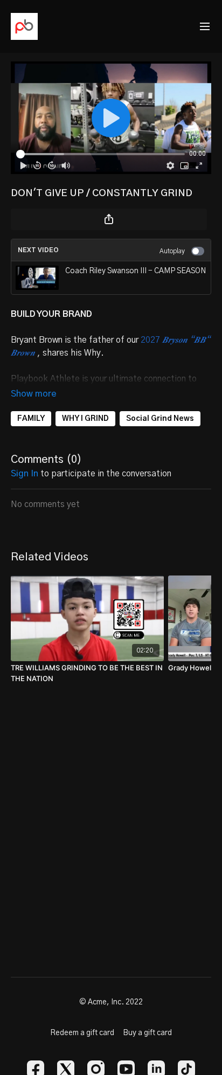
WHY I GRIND (85, 418)
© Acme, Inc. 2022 (111, 1002)
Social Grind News (160, 418)
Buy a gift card (147, 1033)
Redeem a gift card (82, 1033)
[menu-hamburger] (204, 26)
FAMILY (31, 418)
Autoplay (172, 251)
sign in (24, 473)
